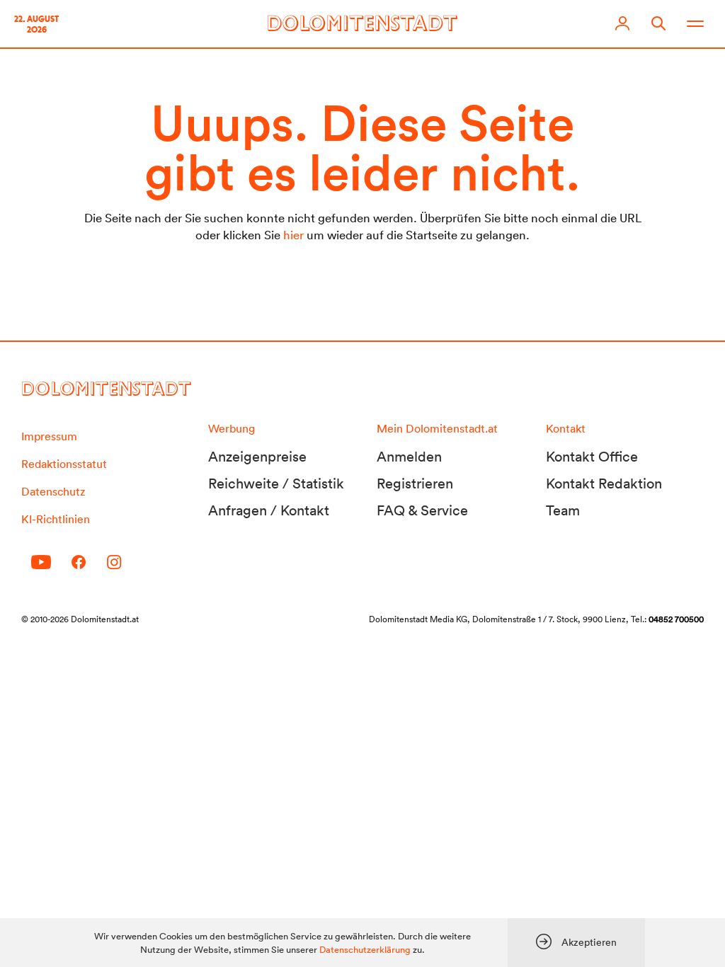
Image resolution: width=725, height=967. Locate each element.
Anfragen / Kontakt (268, 510)
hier (293, 234)
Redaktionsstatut (64, 464)
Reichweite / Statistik (276, 483)
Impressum (49, 436)
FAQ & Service (422, 510)
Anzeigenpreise (257, 456)
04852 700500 (676, 619)
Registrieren (415, 483)
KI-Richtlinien (55, 519)
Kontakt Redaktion (604, 483)
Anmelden (409, 456)
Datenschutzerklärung (365, 950)
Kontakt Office (592, 456)
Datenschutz (53, 491)
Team (563, 510)
